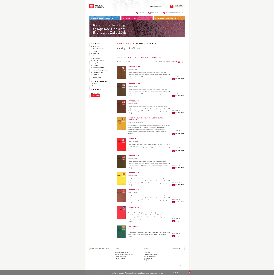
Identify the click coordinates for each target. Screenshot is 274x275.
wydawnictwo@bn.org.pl (102, 248)
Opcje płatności (148, 260)
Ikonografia (96, 53)
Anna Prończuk (132, 209)
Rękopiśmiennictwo (98, 67)
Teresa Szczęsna (133, 141)
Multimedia (96, 74)
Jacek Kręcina (139, 122)
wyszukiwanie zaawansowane (179, 6)
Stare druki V (133, 156)
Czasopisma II (133, 207)
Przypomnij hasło (120, 258)
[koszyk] (140, 13)
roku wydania (172, 61)
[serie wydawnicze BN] (104, 18)
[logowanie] (153, 13)
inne (160, 57)
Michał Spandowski (133, 69)
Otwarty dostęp (97, 77)
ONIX (95, 83)
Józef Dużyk (131, 122)
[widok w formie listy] (179, 61)
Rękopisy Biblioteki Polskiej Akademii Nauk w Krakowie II (145, 119)
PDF (95, 85)
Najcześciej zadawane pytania (124, 254)
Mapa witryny (176, 248)
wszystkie (123, 57)
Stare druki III (133, 190)
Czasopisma (132, 139)
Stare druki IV (133, 173)
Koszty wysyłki (148, 258)
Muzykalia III (133, 226)
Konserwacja (97, 58)
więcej (175, 272)
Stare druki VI (133, 101)
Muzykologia (96, 63)
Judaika (95, 56)
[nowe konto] (173, 13)
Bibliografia (96, 46)
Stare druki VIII (134, 67)
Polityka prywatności (150, 256)
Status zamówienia (120, 256)
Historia (95, 51)
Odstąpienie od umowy (150, 254)
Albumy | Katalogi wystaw (100, 70)
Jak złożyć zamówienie (121, 253)
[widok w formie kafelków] (183, 61)
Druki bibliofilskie (98, 72)
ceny (167, 61)
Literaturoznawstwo (98, 60)
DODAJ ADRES (95, 95)
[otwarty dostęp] (137, 18)
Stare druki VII (134, 84)
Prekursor (182, 265)
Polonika (95, 65)
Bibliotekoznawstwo (98, 49)
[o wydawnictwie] (169, 18)
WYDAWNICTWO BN (125, 43)
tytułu (164, 61)
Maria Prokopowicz (133, 228)
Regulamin (147, 253)
